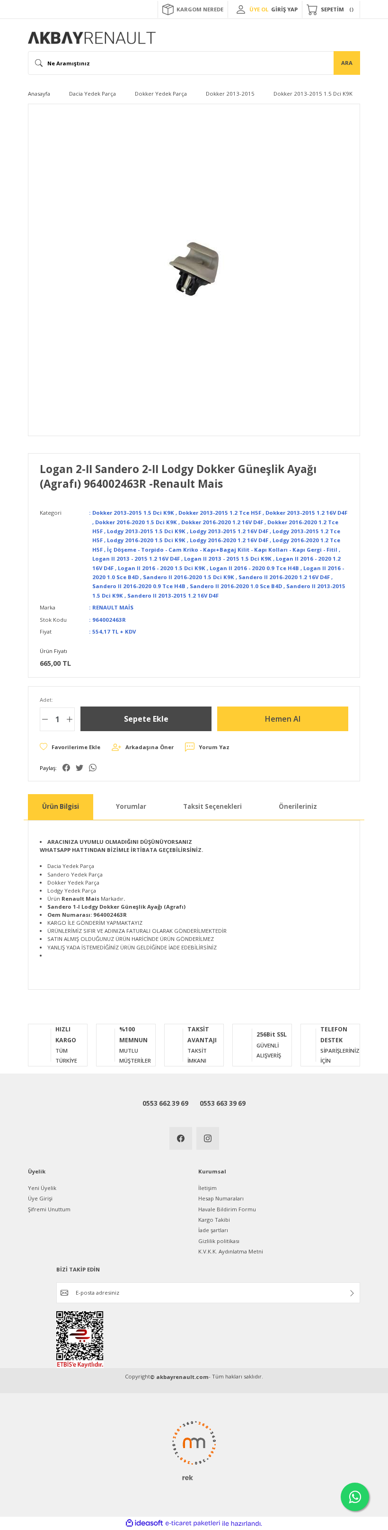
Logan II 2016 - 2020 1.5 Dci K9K (161, 568)
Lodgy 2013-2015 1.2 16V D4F (229, 531)
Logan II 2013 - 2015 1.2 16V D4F (136, 558)
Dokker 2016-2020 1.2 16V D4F (222, 522)
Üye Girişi (40, 1198)
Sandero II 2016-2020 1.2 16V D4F (284, 577)
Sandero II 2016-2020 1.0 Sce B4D (236, 586)
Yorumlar (131, 806)
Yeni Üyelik (42, 1187)
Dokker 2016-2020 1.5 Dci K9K (136, 522)
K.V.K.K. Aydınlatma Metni (230, 1251)
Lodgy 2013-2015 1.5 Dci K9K (146, 531)
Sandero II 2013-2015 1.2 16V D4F (173, 595)
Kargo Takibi (214, 1219)
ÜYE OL (258, 9)
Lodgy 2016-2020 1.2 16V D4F (229, 540)
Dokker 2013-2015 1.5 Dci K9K (133, 512)
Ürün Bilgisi (60, 806)
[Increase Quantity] (69, 719)
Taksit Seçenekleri (212, 806)
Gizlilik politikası (218, 1240)
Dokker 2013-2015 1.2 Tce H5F (219, 512)
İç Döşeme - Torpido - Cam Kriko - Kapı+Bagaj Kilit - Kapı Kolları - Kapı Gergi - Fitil (222, 549)
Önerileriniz (298, 806)
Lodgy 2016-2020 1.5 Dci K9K (146, 540)
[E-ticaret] (192, 1524)
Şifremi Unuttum (49, 1209)
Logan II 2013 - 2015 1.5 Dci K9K (228, 558)
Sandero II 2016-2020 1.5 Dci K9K (188, 577)
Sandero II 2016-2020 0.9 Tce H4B (138, 586)
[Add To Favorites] (70, 747)
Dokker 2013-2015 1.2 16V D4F (306, 512)
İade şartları (213, 1230)
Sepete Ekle (146, 719)
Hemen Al (282, 719)
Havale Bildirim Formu (227, 1209)
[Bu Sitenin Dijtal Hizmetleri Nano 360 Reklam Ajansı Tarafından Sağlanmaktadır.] (194, 1450)
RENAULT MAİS (112, 607)
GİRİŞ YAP (284, 9)
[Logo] (92, 38)
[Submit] (352, 1293)
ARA (347, 62)
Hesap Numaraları (221, 1198)
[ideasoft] (144, 1523)
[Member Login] (240, 9)
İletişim (207, 1187)
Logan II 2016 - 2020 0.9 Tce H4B (254, 568)
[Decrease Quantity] (45, 719)
